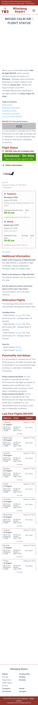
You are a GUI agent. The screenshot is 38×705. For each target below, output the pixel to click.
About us (19, 700)
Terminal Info (24, 674)
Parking (22, 677)
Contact (31, 698)
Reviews (22, 680)
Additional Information (11, 108)
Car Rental (6, 691)
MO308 (19, 350)
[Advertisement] (19, 47)
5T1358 (19, 333)
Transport (6, 688)
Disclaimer (25, 698)
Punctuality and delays (11, 113)
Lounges (22, 691)
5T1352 (19, 324)
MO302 (19, 347)
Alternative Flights (9, 111)
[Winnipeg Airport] (5, 10)
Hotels (21, 688)
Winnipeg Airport (20, 10)
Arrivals (5, 677)
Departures (6, 680)
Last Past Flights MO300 (12, 116)
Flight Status (7, 105)
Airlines (5, 686)
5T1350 (19, 315)
